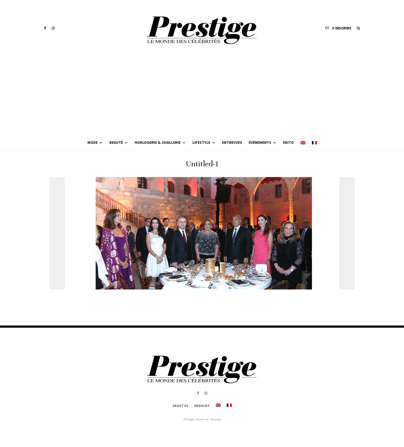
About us (180, 406)
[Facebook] (45, 28)
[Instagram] (53, 28)
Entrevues (232, 142)
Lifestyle (201, 142)
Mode (92, 142)
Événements (260, 142)
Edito (288, 142)
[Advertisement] (202, 93)
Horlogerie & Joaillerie (158, 142)
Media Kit (202, 406)
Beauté (116, 142)
